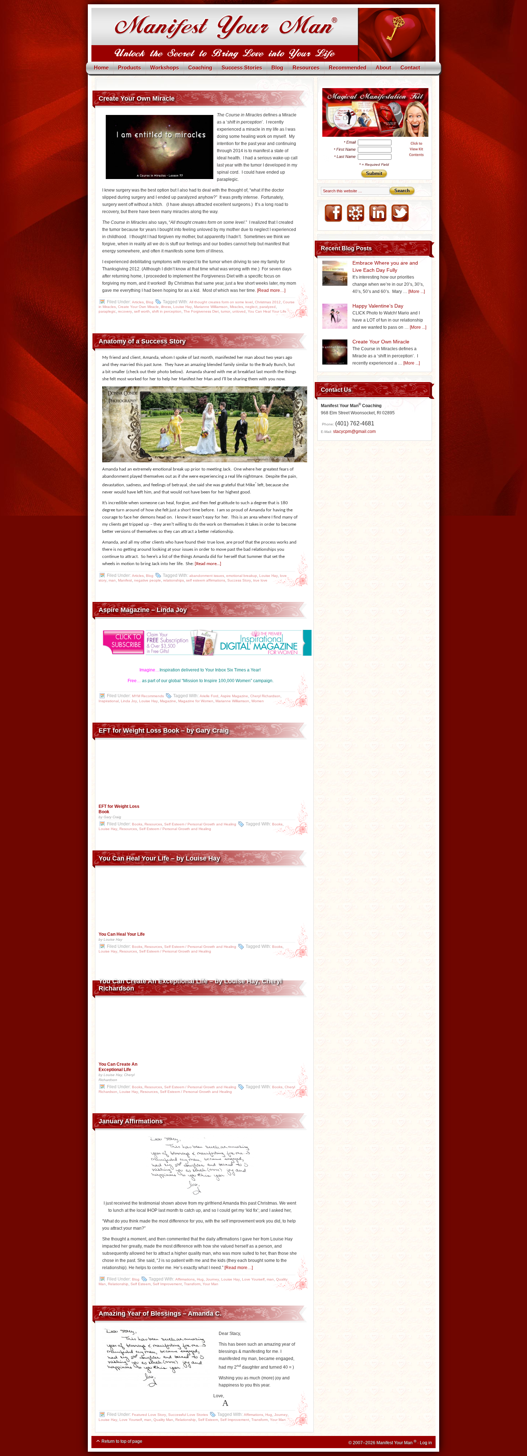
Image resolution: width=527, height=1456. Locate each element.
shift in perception (166, 311)
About (383, 67)
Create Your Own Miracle (137, 98)
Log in (426, 1442)
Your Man (210, 1284)
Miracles (236, 307)
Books (137, 824)
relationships (173, 580)
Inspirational (109, 701)
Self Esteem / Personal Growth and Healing (200, 824)
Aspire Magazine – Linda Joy (143, 609)
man (112, 580)
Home (101, 67)
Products (129, 67)
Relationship (118, 1284)
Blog (277, 67)
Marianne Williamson (211, 307)
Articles (138, 302)
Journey (212, 1279)
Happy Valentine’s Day (377, 306)
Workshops (164, 67)
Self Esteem (140, 1284)
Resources (306, 67)
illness (166, 307)
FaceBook (333, 213)
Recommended (347, 67)
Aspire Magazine (234, 696)
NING (355, 213)
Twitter (400, 213)
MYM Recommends (148, 696)
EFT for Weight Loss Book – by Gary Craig (164, 730)
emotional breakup (241, 576)
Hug (200, 1279)
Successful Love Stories (188, 1415)
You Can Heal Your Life (267, 311)
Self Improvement (167, 1284)
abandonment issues (206, 576)
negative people (147, 580)
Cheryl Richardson (265, 696)
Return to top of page (121, 1441)
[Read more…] (271, 290)
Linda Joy (129, 701)
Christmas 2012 (268, 302)
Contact (410, 67)
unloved (239, 311)
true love (260, 580)
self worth (142, 311)
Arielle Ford (209, 696)
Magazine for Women (195, 701)
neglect (251, 307)
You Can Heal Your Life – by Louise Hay (159, 858)
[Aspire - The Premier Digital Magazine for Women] (200, 643)
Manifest (125, 580)
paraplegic (107, 311)
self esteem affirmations (205, 580)
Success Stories (242, 67)
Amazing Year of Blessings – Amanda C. (160, 1313)
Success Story (239, 580)
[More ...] (416, 291)
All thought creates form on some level (221, 302)
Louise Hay (182, 307)
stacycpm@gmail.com (354, 431)
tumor (225, 311)
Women (257, 701)
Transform (192, 1284)
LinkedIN (377, 213)
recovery (125, 311)
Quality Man (163, 1420)
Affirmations (185, 1279)
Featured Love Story (149, 1415)
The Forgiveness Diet (201, 311)
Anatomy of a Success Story (142, 341)
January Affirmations (131, 1121)
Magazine (168, 701)
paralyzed (268, 307)
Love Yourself (253, 1279)
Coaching (200, 67)
